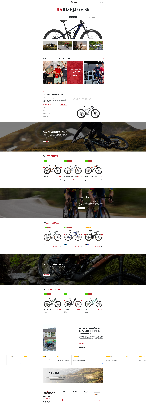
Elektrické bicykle (46, 274)
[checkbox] (45, 379)
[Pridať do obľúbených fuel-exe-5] (101, 313)
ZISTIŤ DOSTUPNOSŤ (97, 246)
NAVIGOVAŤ (82, 347)
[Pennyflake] (65, 311)
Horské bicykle (46, 141)
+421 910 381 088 (82, 341)
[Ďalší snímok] (61, 167)
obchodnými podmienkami (53, 379)
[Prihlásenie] (102, 2)
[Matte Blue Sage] (85, 311)
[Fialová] (88, 244)
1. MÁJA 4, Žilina (82, 344)
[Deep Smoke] (64, 311)
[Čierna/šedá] (65, 244)
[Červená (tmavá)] (85, 244)
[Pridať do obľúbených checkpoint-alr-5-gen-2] (60, 246)
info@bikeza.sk (82, 343)
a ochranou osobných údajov (60, 379)
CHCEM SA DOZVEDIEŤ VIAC (73, 17)
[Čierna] (86, 244)
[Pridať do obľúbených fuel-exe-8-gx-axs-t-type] (60, 313)
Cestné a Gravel (81, 208)
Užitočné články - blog (86, 392)
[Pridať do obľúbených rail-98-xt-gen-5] (81, 313)
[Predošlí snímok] (44, 167)
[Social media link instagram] (62, 400)
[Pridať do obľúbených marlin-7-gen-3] (60, 179)
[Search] (98, 2)
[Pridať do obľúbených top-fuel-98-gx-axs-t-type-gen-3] (81, 179)
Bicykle (63, 392)
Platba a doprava (75, 392)
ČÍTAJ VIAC (75, 75)
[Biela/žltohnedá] (89, 244)
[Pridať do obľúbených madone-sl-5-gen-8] (81, 246)
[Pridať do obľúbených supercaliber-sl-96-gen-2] (101, 179)
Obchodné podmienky (76, 393)
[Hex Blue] (66, 244)
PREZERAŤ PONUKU (63, 104)
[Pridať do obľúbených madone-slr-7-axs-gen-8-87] (101, 246)
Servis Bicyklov (85, 393)
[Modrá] (64, 244)
